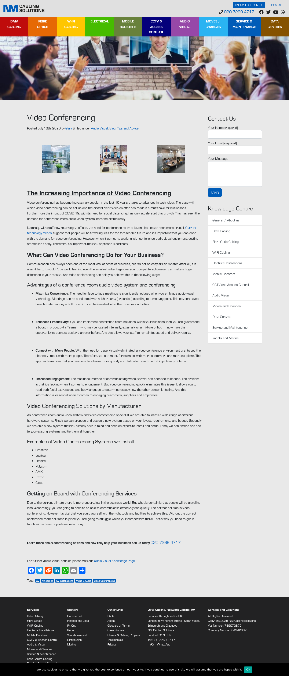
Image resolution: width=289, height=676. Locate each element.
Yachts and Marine (225, 338)
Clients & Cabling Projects (123, 635)
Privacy (111, 644)
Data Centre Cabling (39, 659)
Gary (68, 128)
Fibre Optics (42, 24)
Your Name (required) (223, 127)
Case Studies (115, 630)
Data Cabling (14, 24)
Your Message (218, 158)
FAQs (110, 616)
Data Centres (275, 24)
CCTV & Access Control (156, 26)
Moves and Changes (226, 306)
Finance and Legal (78, 621)
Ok (248, 669)
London (152, 621)
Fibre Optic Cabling (225, 241)
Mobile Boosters (128, 24)
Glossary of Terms (118, 625)
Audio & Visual (36, 644)
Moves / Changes (213, 24)
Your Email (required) (222, 143)
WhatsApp (163, 644)
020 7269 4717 (238, 11)
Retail (70, 630)
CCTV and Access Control (230, 284)
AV (37, 580)
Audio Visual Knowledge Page (114, 560)
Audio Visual (184, 24)
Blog (112, 128)
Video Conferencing (104, 580)
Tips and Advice (128, 128)
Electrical (100, 21)
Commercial (74, 616)
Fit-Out (71, 625)
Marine (71, 644)
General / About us (225, 220)
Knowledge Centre (249, 5)
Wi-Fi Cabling (71, 24)
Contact (277, 5)
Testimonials (115, 640)
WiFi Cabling (221, 252)
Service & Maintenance (244, 24)
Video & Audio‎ (83, 580)
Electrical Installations (227, 263)
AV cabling (47, 580)
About (111, 621)
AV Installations (64, 580)
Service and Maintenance (230, 327)
